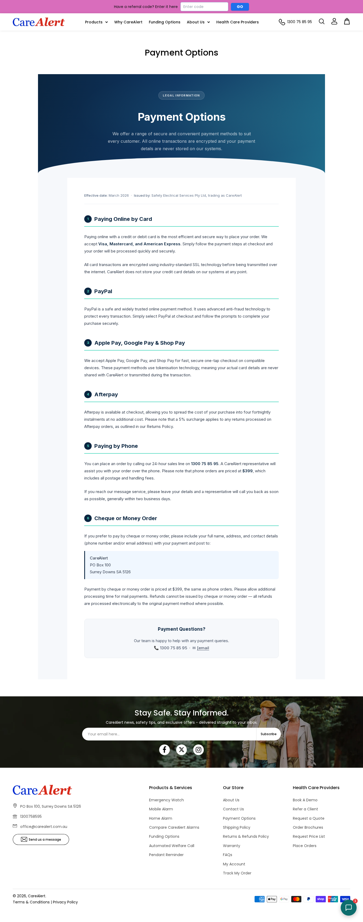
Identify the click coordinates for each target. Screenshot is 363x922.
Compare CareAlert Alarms (174, 827)
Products (94, 22)
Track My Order (237, 873)
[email (203, 647)
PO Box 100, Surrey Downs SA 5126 (50, 806)
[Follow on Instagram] (198, 749)
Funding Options (164, 22)
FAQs (227, 854)
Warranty (231, 845)
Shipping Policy (236, 827)
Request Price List (309, 836)
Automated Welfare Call (171, 845)
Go (240, 6)
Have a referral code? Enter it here (146, 6)
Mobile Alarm (161, 809)
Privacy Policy (65, 902)
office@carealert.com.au (43, 826)
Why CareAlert (128, 22)
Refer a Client (305, 809)
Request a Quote (308, 818)
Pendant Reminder (166, 854)
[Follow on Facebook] (164, 749)
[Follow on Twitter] (181, 749)
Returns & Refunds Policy (246, 836)
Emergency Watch (166, 800)
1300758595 (31, 816)
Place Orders (304, 845)
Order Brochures (308, 827)
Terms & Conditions (31, 902)
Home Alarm (160, 818)
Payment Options (239, 818)
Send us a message (45, 839)
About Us (196, 22)
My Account (234, 864)
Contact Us (233, 809)
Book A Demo (305, 800)
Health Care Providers (237, 22)
